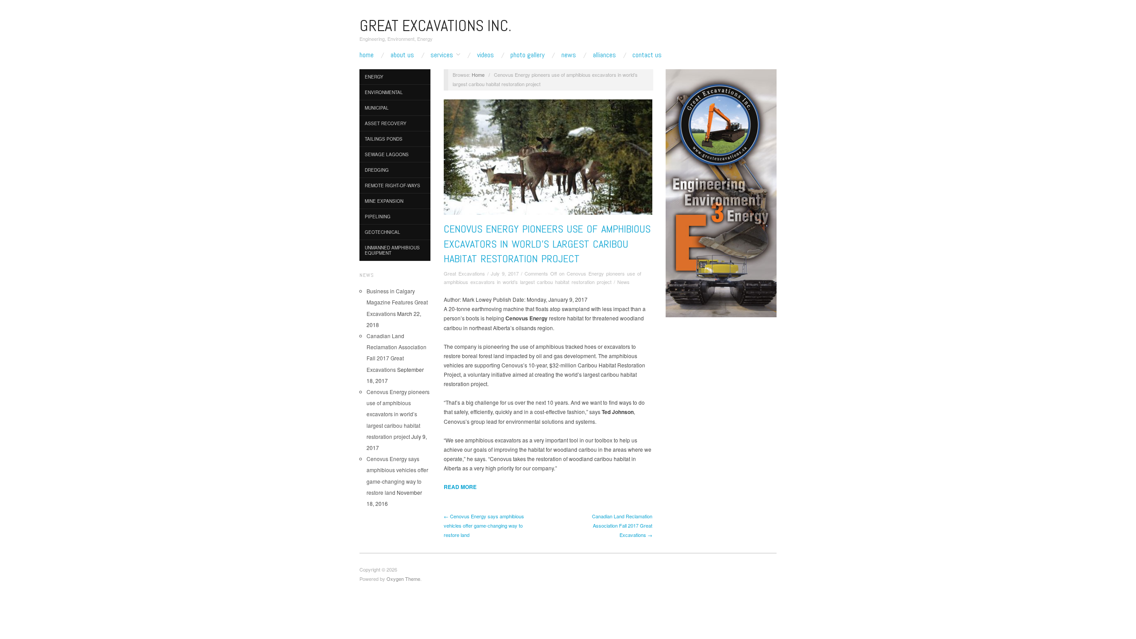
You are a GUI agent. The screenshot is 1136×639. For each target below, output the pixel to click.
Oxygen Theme (403, 578)
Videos (485, 55)
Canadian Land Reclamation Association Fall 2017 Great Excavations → (622, 525)
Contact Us (647, 55)
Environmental (384, 92)
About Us (402, 55)
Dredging (377, 170)
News (568, 55)
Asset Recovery (385, 123)
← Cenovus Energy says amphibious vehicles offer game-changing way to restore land (484, 525)
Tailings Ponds (383, 139)
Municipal (377, 108)
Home (366, 55)
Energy (374, 77)
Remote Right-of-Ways (392, 185)
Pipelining (377, 216)
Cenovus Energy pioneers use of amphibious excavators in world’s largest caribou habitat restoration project (398, 414)
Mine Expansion (384, 201)
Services (441, 55)
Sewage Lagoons (387, 154)
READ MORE (460, 487)
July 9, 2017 (505, 273)
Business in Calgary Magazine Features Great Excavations (397, 302)
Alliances (604, 55)
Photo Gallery (527, 55)
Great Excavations (464, 273)
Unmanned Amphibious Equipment (392, 250)
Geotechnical (382, 232)
